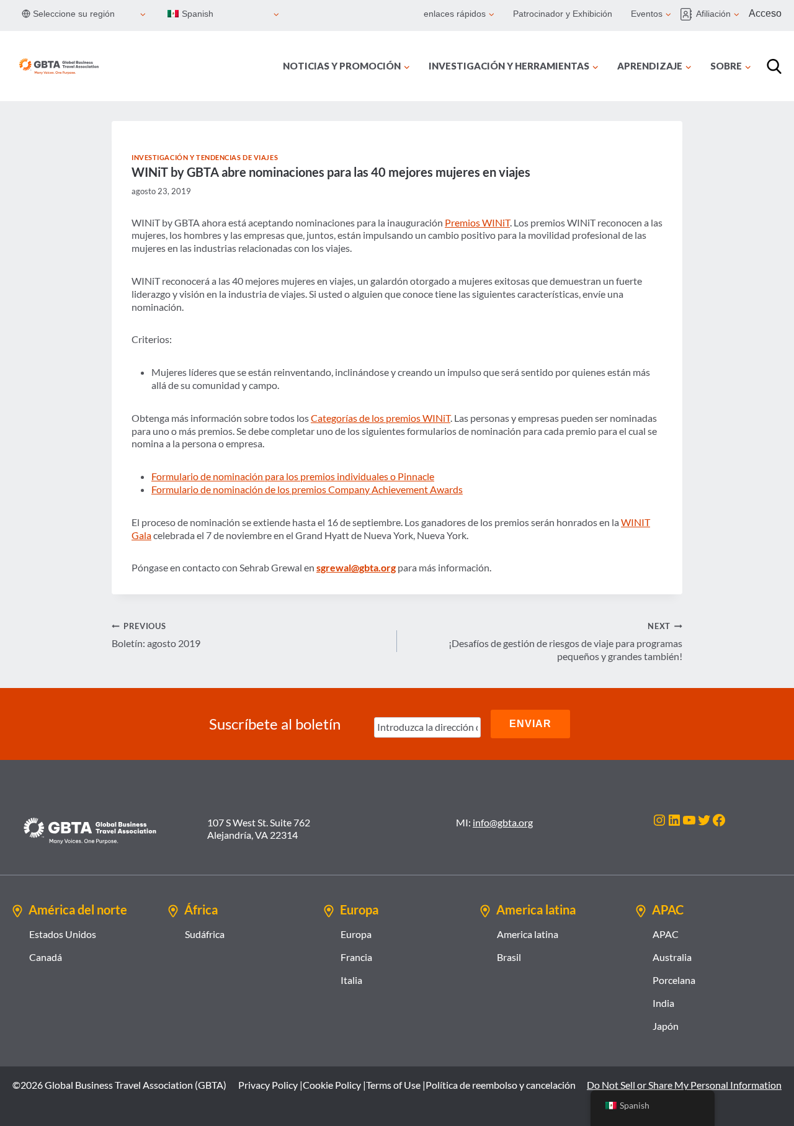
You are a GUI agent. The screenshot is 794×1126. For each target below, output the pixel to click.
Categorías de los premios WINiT (380, 418)
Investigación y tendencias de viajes (205, 157)
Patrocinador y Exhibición (562, 14)
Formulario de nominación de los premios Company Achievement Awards (307, 489)
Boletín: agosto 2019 (156, 635)
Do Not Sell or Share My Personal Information (684, 1085)
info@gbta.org (503, 822)
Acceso (765, 13)
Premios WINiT (477, 222)
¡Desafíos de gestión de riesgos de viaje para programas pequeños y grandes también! (565, 641)
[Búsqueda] (774, 66)
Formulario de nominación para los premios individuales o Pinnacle (292, 476)
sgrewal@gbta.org (356, 567)
